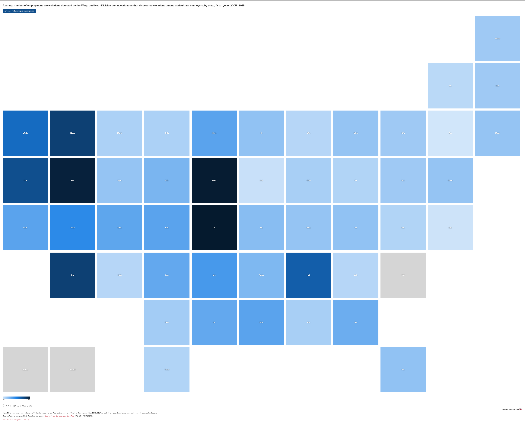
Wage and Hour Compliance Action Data (59, 416)
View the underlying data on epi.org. (16, 420)
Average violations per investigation (19, 11)
